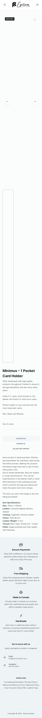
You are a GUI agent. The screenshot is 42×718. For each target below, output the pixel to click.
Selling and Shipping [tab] (21, 449)
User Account (10, 688)
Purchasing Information (14, 682)
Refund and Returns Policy (14, 685)
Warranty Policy (32, 685)
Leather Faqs (32, 688)
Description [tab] (21, 438)
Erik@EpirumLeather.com (18, 658)
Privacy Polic (30, 682)
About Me (22, 688)
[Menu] (5, 5)
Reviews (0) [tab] (21, 443)
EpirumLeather (14, 666)
